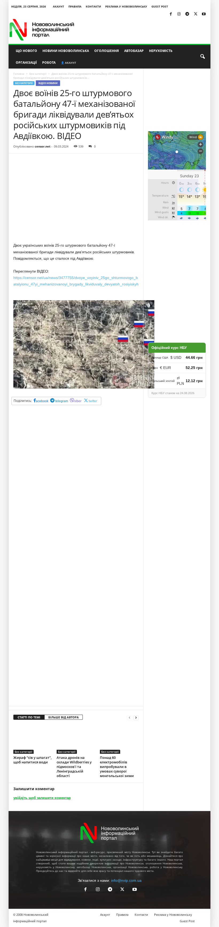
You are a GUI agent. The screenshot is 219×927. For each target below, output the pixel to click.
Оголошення (106, 50)
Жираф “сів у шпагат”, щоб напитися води (32, 759)
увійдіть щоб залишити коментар (42, 798)
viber (77, 401)
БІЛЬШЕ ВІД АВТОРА (63, 717)
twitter (93, 401)
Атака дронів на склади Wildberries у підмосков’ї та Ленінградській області (74, 766)
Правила (74, 6)
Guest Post (159, 6)
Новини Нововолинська (65, 50)
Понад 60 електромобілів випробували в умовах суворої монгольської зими (117, 766)
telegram (61, 401)
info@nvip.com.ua (126, 880)
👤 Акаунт (68, 63)
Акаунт (58, 6)
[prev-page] (129, 717)
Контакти (93, 6)
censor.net (42, 146)
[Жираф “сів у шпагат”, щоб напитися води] (32, 739)
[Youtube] (204, 14)
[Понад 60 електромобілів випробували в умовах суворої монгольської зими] (119, 739)
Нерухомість (161, 50)
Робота (49, 62)
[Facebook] (170, 14)
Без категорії (37, 74)
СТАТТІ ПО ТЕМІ (29, 717)
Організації (26, 62)
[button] (202, 57)
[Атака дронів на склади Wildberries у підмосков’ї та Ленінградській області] (76, 739)
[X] (195, 14)
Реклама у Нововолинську (126, 6)
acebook (42, 401)
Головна (18, 74)
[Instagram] (179, 14)
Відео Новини (47, 83)
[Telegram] (187, 14)
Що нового (26, 50)
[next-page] (136, 717)
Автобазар (134, 50)
